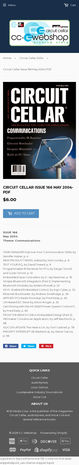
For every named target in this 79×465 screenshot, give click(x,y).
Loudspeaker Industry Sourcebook (40, 392)
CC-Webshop (28, 432)
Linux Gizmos (39, 387)
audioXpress (39, 382)
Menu (12, 5)
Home (7, 58)
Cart (73, 5)
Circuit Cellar (39, 377)
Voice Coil (39, 397)
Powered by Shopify (53, 432)
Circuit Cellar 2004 (31, 58)
